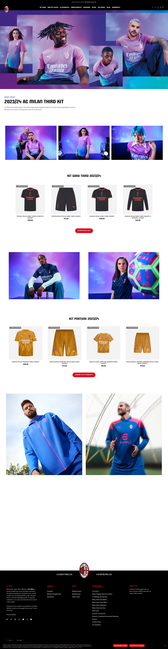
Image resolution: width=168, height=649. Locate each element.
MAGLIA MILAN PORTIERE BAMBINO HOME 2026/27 (103, 362)
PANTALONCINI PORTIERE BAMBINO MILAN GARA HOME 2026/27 (142, 362)
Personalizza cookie (120, 645)
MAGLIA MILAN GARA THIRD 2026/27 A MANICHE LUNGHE (138, 217)
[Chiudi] (165, 646)
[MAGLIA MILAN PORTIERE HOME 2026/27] (25, 343)
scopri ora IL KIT (84, 230)
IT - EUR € (9, 640)
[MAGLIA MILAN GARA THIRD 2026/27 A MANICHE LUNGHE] (138, 199)
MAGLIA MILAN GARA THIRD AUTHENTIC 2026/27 (30, 217)
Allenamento (64, 7)
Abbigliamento (76, 7)
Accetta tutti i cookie (137, 645)
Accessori (86, 7)
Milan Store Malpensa (99, 605)
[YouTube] (23, 619)
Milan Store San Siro (98, 608)
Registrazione (76, 591)
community (115, 7)
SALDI (108, 7)
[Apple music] (31, 619)
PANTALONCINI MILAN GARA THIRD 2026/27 (66, 216)
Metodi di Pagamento (54, 594)
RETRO (93, 7)
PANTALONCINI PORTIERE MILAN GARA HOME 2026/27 (65, 362)
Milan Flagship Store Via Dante (102, 594)
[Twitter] (27, 619)
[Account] (158, 7)
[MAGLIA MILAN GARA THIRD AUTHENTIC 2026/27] (30, 199)
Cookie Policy (96, 622)
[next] (158, 201)
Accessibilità (96, 625)
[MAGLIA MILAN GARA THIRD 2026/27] (102, 199)
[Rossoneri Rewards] (160, 7)
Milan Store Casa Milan (99, 602)
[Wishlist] (155, 7)
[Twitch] (7, 619)
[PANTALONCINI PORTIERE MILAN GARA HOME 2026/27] (64, 343)
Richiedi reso (76, 594)
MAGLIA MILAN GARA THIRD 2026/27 (102, 216)
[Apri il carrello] (163, 7)
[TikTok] (19, 619)
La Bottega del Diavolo (99, 597)
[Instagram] (15, 619)
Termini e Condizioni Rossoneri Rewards (105, 616)
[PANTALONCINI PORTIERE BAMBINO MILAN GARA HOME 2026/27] (142, 343)
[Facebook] (11, 619)
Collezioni (101, 7)
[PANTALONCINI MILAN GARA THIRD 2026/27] (66, 199)
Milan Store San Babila (99, 599)
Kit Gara (42, 7)
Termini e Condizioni (98, 613)
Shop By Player (53, 7)
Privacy (94, 619)
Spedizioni (50, 597)
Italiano (19, 640)
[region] (84, 645)
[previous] (10, 201)
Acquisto (50, 591)
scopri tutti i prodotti (84, 375)
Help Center (76, 597)
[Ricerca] (153, 7)
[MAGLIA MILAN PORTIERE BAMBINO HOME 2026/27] (103, 343)
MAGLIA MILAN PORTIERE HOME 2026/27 (25, 361)
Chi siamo (95, 591)
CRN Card (95, 611)
